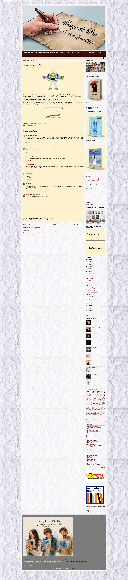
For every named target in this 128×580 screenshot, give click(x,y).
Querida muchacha (95, 374)
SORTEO (100, 414)
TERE (27, 173)
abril (90, 294)
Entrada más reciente (29, 224)
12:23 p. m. (37, 194)
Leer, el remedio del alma (93, 449)
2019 (88, 271)
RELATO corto (98, 394)
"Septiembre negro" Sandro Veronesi (94, 427)
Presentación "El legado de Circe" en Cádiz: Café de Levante (94, 451)
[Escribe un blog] (46, 123)
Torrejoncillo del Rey (92, 419)
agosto (90, 280)
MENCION (100, 399)
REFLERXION (95, 414)
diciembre (91, 273)
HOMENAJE (89, 414)
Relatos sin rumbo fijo (96, 381)
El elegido (89, 437)
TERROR (98, 413)
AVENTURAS (88, 404)
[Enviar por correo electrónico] (44, 123)
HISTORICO (89, 394)
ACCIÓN (102, 403)
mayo (90, 285)
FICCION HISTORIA (97, 400)
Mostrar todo (103, 467)
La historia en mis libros (92, 435)
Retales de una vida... (92, 455)
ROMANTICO (96, 409)
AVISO (102, 409)
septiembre (91, 278)
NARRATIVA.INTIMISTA (90, 408)
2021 (88, 268)
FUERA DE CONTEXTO (93, 395)
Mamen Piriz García (30, 194)
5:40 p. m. (31, 173)
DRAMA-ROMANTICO (101, 410)
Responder (28, 144)
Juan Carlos (29, 148)
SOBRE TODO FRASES (98, 57)
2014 (88, 308)
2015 (88, 307)
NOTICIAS (100, 408)
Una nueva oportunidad (93, 292)
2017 (88, 303)
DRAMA (96, 403)
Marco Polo (93, 334)
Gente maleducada (91, 460)
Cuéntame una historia (92, 426)
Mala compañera (91, 287)
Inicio (54, 224)
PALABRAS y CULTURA (91, 402)
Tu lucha (93, 320)
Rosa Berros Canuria (31, 135)
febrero (90, 297)
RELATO (89, 391)
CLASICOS (95, 404)
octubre (90, 276)
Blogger (73, 568)
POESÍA (99, 392)
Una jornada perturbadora (96, 360)
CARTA (87, 410)
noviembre (91, 274)
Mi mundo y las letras (92, 463)
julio (89, 281)
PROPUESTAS (88, 409)
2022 (88, 266)
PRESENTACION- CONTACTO (47, 57)
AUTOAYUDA (94, 407)
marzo (90, 296)
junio (90, 283)
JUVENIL (98, 412)
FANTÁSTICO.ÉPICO (91, 412)
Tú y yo (93, 354)
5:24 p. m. (36, 164)
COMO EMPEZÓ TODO (89, 57)
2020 (88, 269)
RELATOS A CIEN (31, 125)
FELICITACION (89, 403)
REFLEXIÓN (92, 413)
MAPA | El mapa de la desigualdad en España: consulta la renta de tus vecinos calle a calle (95, 422)
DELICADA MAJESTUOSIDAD (93, 441)
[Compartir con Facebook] (48, 123)
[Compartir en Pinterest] (49, 123)
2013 (88, 310)
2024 (88, 262)
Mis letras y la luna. (91, 444)
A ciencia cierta (91, 290)
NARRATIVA (101, 404)
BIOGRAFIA (103, 413)
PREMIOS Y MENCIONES (78, 57)
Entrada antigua (78, 224)
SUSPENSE (96, 398)
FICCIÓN (101, 407)
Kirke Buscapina (30, 164)
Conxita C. (28, 183)
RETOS (87, 407)
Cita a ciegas (94, 347)
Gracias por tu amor (95, 327)
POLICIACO (99, 397)
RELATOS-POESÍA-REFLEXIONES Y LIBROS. (31, 57)
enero (90, 299)
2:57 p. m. (33, 156)
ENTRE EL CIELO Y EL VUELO (93, 464)
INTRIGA (88, 400)
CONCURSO (92, 410)
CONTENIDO (57, 57)
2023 (88, 264)
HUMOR (101, 402)
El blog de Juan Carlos (92, 430)
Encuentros (93, 367)
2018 (88, 301)
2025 (88, 261)
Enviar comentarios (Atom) (34, 227)
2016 (88, 305)
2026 (88, 259)
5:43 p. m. (38, 135)
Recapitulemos (90, 456)
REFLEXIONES (90, 397)
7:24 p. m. (33, 183)
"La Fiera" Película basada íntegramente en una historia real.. (95, 446)
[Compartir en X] (47, 123)
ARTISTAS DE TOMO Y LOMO (66, 57)
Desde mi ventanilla (91, 459)
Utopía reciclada (91, 288)
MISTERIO (88, 398)
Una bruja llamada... (95, 340)
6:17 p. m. (34, 148)
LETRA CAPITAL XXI (91, 440)
